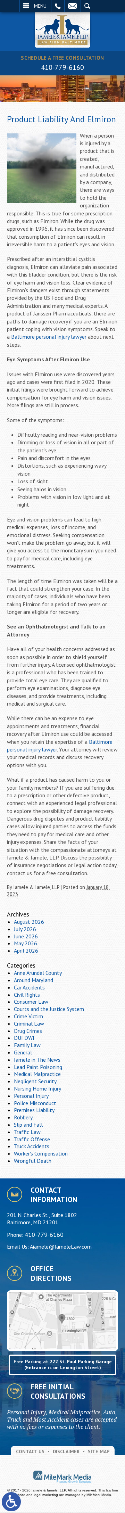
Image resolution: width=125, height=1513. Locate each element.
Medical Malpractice (37, 1073)
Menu (40, 6)
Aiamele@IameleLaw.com (61, 1246)
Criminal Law (29, 1023)
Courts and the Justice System (49, 1008)
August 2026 (29, 921)
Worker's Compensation (41, 1153)
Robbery (23, 1117)
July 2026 (25, 929)
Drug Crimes (28, 1030)
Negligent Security (35, 1081)
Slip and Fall (28, 1124)
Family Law (27, 1045)
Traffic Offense (32, 1139)
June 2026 (26, 936)
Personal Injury (31, 1095)
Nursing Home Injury (37, 1088)
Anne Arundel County (38, 972)
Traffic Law (27, 1131)
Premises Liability (34, 1110)
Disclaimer (66, 1451)
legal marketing (46, 1495)
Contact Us (30, 1451)
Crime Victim (28, 1016)
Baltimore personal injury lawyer (48, 336)
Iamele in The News (37, 1059)
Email (73, 6)
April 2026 (26, 950)
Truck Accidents (31, 1146)
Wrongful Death (32, 1160)
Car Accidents (29, 987)
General (23, 1052)
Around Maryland (33, 980)
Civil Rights (27, 994)
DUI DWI (24, 1037)
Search (87, 6)
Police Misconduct (35, 1103)
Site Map (98, 1451)
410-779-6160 (62, 67)
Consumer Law (31, 1001)
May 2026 (25, 943)
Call (57, 6)
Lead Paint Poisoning (38, 1066)
